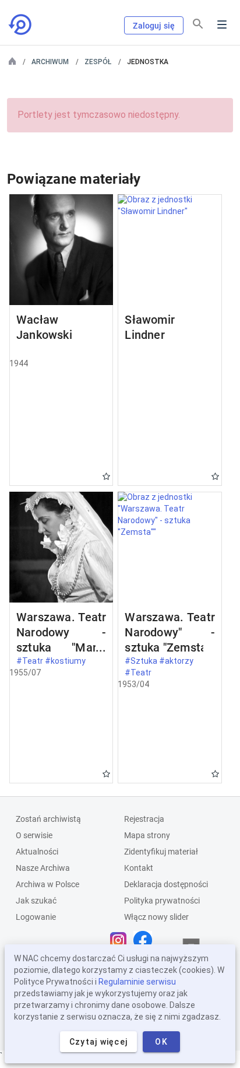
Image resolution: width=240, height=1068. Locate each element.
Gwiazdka (106, 476)
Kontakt (138, 868)
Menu (222, 24)
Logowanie (36, 917)
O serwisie (34, 835)
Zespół (97, 62)
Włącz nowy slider (156, 917)
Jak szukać (36, 900)
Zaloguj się (154, 25)
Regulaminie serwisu (137, 981)
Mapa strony (147, 835)
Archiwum (50, 62)
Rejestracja (144, 819)
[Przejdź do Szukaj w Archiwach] (21, 24)
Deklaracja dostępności (166, 884)
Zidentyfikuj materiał (161, 851)
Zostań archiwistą (48, 819)
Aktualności (37, 851)
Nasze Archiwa (43, 868)
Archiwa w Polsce (47, 884)
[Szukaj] (198, 24)
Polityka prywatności (162, 900)
